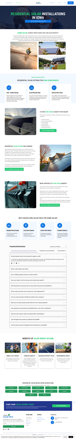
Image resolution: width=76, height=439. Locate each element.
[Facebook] (3, 429)
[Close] (74, 437)
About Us (27, 425)
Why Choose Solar (28, 417)
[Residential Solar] (47, 417)
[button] (11, 263)
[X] (6, 429)
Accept (71, 437)
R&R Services (28, 423)
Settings (65, 437)
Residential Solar (28, 422)
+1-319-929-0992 (58, 422)
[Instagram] (5, 429)
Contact (27, 420)
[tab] (24, 250)
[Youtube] (8, 429)
